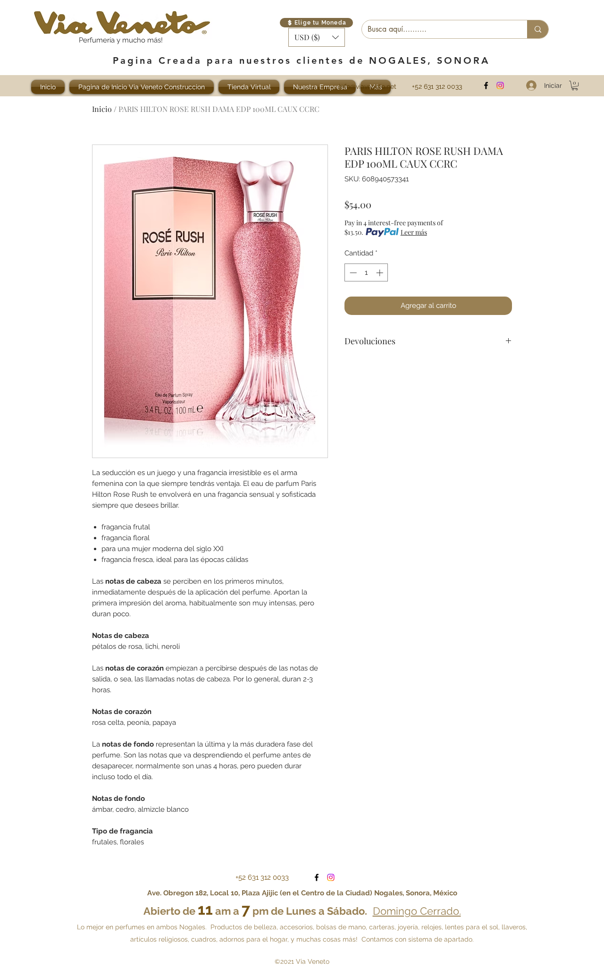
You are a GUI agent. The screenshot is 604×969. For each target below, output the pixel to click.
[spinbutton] (366, 272)
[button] (316, 37)
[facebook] (486, 85)
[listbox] (316, 37)
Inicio (102, 109)
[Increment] (380, 272)
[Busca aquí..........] (537, 29)
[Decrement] (352, 272)
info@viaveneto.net (367, 86)
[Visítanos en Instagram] (500, 85)
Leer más (414, 232)
